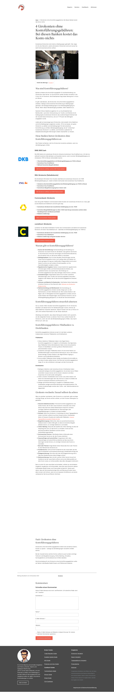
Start (37, 20)
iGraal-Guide (47, 678)
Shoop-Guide (48, 674)
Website (38, 625)
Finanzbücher (75, 664)
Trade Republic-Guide (50, 653)
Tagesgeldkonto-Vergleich (78, 660)
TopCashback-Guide (50, 671)
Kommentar (39, 595)
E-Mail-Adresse (40, 618)
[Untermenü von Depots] (72, 7)
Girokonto (60, 575)
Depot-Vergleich (76, 657)
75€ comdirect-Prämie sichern (44, 240)
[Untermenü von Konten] (79, 7)
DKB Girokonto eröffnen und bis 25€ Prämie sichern (50, 169)
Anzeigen (51, 82)
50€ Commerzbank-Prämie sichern (46, 218)
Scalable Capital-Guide (50, 657)
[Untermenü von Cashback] (88, 7)
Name (38, 611)
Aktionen (73, 667)
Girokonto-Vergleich (77, 653)
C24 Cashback (48, 681)
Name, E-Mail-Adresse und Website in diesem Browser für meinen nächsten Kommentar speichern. (56, 633)
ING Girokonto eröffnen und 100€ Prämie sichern (49, 192)
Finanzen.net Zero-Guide (51, 664)
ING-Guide (47, 660)
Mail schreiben (23, 682)
